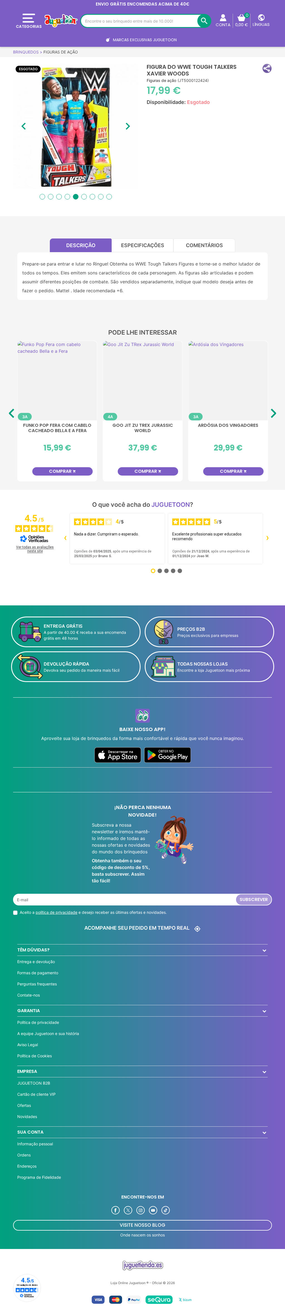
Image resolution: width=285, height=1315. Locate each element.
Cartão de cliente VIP (36, 1094)
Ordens (24, 1155)
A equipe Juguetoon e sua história (48, 1033)
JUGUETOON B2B (33, 1083)
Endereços (26, 1166)
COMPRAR (62, 471)
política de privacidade (56, 912)
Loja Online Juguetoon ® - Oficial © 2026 (142, 1283)
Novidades (27, 1116)
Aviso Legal (27, 1044)
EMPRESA (27, 1071)
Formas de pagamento (37, 972)
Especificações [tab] (142, 245)
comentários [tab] (204, 245)
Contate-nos (28, 995)
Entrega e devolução (36, 961)
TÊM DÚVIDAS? (33, 950)
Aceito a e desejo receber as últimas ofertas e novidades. (93, 912)
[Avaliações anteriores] (65, 538)
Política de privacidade (38, 1022)
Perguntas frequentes (37, 984)
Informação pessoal (35, 1143)
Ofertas (24, 1105)
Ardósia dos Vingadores (228, 425)
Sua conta (30, 1132)
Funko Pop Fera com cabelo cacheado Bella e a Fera (57, 428)
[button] (267, 68)
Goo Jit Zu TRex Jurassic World (142, 428)
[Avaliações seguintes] (267, 538)
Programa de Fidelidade (39, 1177)
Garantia (28, 1010)
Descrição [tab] (80, 245)
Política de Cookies (34, 1055)
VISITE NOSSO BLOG (142, 1225)
